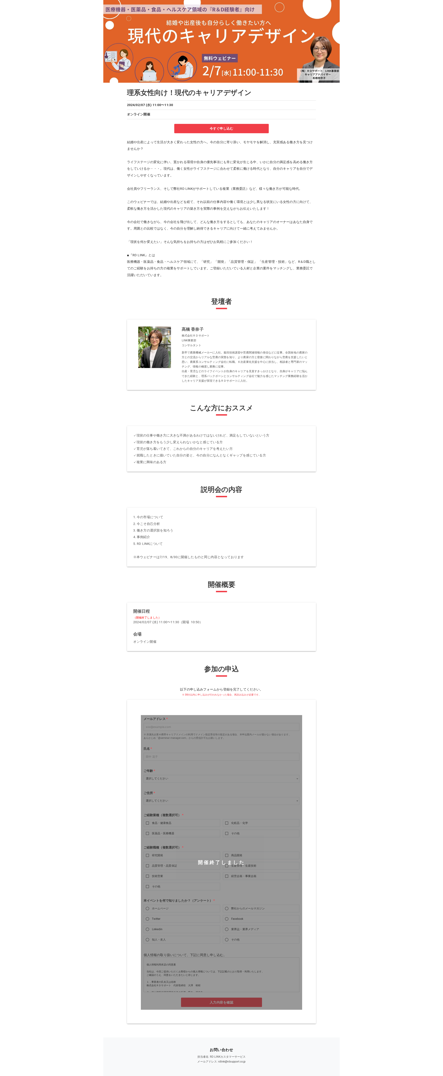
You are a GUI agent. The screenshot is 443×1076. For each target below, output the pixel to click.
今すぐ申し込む (221, 128)
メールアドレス (156, 719)
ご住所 (149, 792)
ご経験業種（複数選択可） (163, 815)
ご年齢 (149, 770)
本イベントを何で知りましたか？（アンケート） (179, 900)
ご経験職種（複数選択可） (163, 847)
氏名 (148, 748)
